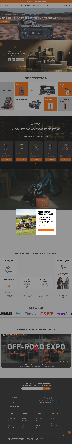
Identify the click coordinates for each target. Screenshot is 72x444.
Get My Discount (46, 230)
